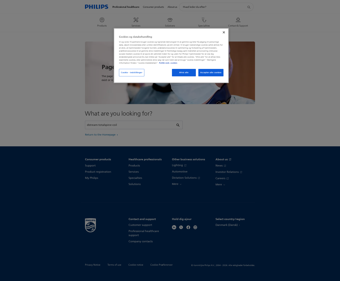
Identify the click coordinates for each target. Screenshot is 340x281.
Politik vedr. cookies (168, 63)
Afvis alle (184, 72)
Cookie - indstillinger (131, 72)
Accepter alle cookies (211, 72)
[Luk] (224, 32)
